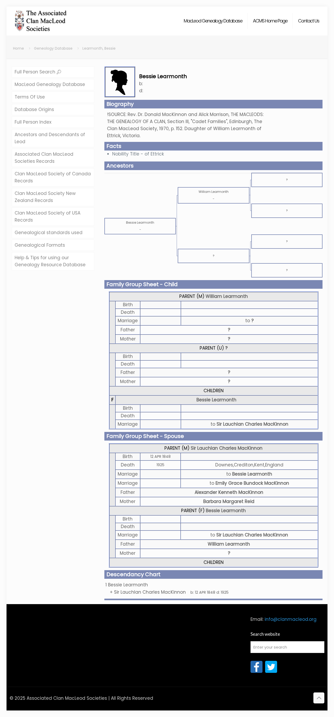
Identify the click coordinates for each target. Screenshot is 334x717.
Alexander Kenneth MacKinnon (229, 492)
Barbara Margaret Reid (228, 501)
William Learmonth (227, 296)
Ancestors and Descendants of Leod (50, 138)
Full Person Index (33, 122)
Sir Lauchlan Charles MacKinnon (227, 448)
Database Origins (34, 109)
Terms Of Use (30, 97)
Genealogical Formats (40, 245)
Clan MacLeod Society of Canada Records (53, 177)
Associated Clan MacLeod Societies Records (44, 157)
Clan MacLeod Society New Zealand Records (45, 197)
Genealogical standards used (48, 232)
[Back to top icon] (318, 697)
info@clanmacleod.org (291, 619)
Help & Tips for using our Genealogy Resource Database (50, 261)
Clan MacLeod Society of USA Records (47, 216)
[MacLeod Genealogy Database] (41, 18)
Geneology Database (53, 48)
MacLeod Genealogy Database (50, 84)
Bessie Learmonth (216, 400)
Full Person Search (36, 72)
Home (18, 48)
